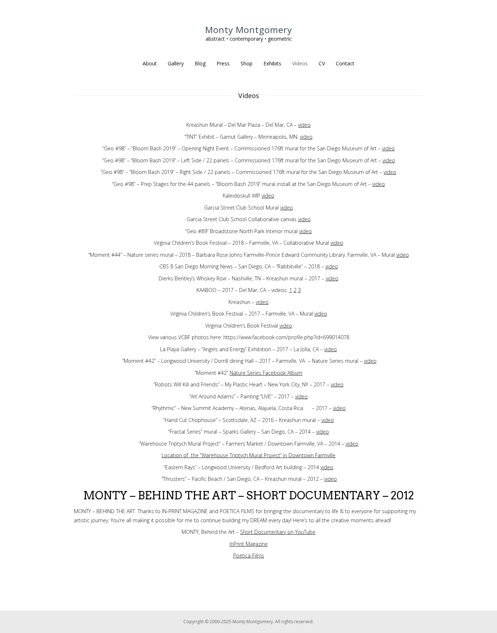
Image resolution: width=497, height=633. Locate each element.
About (150, 63)
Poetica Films (248, 555)
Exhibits (272, 63)
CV (322, 63)
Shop (246, 63)
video (304, 124)
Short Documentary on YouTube (277, 531)
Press (223, 63)
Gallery (176, 63)
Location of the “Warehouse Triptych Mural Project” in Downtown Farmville (248, 455)
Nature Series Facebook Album (266, 372)
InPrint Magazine (249, 543)
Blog (200, 63)
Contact (345, 63)
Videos (300, 63)
